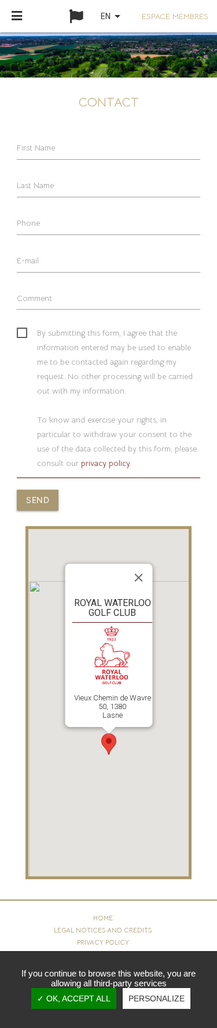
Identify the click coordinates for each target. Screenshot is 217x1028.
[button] (109, 744)
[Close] (138, 578)
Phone (28, 223)
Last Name (35, 185)
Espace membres (175, 16)
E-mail (28, 260)
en (112, 16)
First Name (36, 147)
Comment (34, 298)
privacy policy (105, 463)
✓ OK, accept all (74, 998)
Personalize (156, 998)
